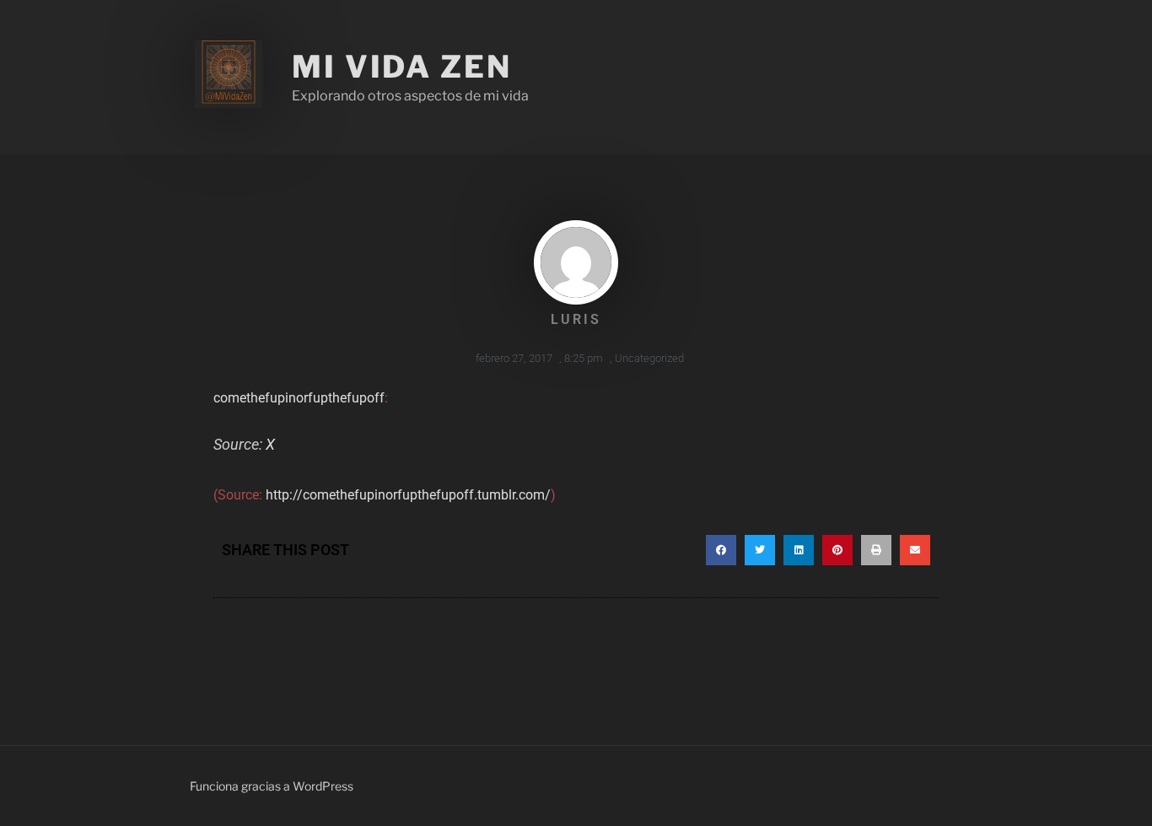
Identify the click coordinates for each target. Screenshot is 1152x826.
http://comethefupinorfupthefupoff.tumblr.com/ (408, 495)
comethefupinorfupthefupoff (299, 398)
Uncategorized (649, 358)
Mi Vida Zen (402, 66)
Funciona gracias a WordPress (271, 786)
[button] (721, 550)
